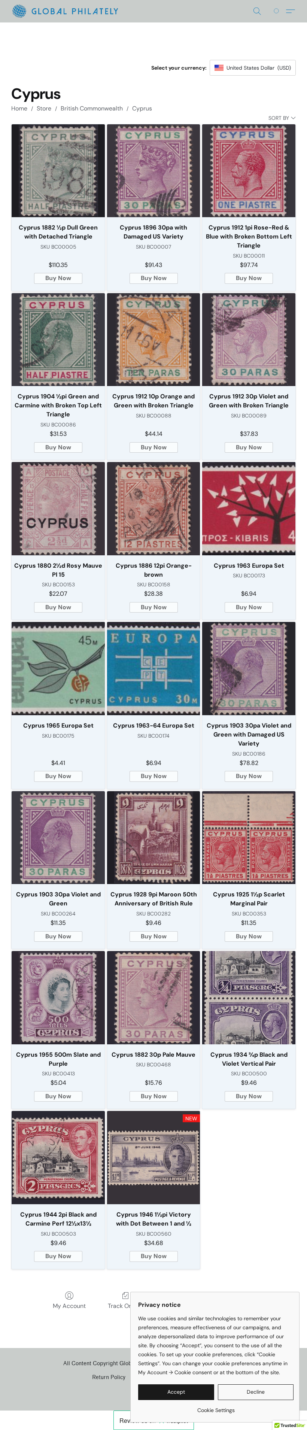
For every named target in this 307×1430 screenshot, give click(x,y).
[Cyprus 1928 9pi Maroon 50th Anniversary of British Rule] (153, 837)
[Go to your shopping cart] (277, 11)
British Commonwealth (92, 108)
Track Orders (125, 1306)
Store (44, 108)
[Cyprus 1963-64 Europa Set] (153, 668)
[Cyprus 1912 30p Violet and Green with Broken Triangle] (248, 339)
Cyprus (142, 108)
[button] (65, 11)
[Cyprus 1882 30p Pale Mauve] (153, 997)
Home (19, 108)
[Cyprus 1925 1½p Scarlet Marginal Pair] (248, 837)
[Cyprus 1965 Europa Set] (58, 668)
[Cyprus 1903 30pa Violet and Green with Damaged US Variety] (248, 668)
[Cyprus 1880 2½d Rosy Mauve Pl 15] (58, 508)
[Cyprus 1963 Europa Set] (248, 508)
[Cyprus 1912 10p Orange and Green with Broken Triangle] (153, 339)
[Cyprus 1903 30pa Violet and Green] (58, 837)
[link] (216, 1407)
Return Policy (108, 1377)
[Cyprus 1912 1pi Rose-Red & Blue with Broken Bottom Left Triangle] (248, 171)
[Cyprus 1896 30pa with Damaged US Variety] (153, 171)
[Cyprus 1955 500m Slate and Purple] (58, 997)
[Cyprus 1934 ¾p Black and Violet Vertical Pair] (248, 997)
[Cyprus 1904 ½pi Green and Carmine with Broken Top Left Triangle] (58, 339)
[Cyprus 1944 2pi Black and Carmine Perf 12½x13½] (58, 1157)
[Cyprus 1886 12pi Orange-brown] (153, 508)
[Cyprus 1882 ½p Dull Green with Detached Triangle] (58, 171)
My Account (69, 1306)
